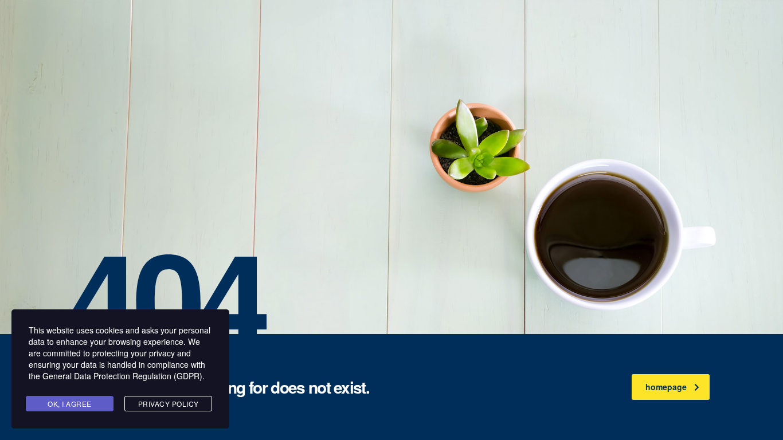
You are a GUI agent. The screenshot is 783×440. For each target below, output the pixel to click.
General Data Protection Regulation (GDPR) (122, 376)
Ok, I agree (70, 403)
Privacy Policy (168, 403)
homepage (666, 386)
